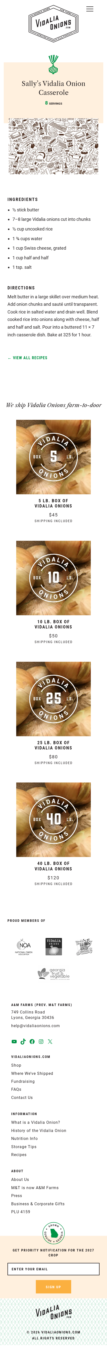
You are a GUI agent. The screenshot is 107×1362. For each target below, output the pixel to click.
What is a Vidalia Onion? (35, 1122)
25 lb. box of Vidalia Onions (53, 745)
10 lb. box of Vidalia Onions (53, 624)
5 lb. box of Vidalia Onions (53, 503)
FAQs (16, 1089)
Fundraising (23, 1081)
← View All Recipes (27, 357)
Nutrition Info (24, 1138)
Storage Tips (24, 1146)
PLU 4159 (20, 1211)
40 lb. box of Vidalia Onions (53, 866)
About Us (20, 1179)
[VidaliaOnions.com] (53, 23)
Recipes (19, 1154)
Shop (16, 1065)
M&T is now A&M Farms (35, 1187)
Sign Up (53, 1287)
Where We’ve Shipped (32, 1073)
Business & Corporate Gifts (38, 1204)
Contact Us (22, 1097)
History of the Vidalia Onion (38, 1130)
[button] (89, 7)
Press (16, 1195)
